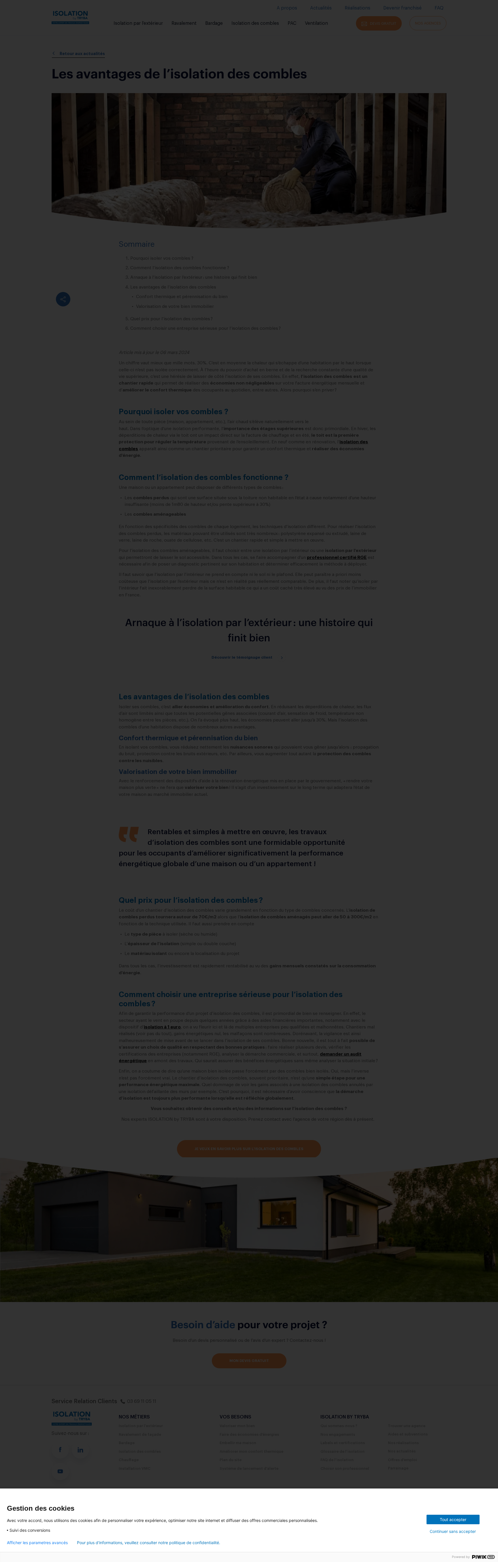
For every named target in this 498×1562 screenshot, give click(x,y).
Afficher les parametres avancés (37, 1542)
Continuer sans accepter (453, 1531)
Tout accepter (453, 1519)
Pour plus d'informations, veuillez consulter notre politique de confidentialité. (148, 1542)
